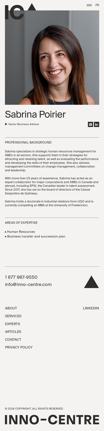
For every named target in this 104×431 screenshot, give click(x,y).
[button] (89, 5)
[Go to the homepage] (20, 11)
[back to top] (91, 283)
